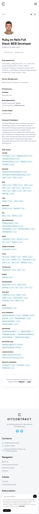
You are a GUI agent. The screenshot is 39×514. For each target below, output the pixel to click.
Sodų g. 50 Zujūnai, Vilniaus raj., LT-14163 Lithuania (15, 450)
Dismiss (7, 510)
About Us (5, 462)
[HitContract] (3, 4)
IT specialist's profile (9, 485)
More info (22, 506)
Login (29, 382)
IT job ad (5, 481)
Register (22, 382)
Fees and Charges (8, 468)
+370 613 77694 (9, 446)
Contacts (5, 471)
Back (3, 14)
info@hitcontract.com (11, 443)
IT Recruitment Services (10, 465)
